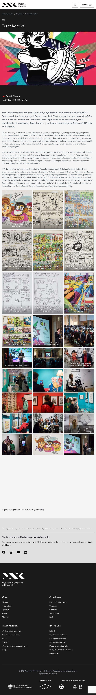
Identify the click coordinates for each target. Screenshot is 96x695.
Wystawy (53, 606)
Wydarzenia (54, 613)
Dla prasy (5, 617)
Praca (4, 638)
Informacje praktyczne (58, 602)
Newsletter (53, 653)
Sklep (4, 650)
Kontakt (5, 613)
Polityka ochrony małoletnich (60, 650)
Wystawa (20, 14)
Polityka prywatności (57, 642)
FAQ (51, 617)
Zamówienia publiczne (11, 635)
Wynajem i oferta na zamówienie (14, 646)
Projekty (5, 642)
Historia (5, 602)
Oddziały (53, 610)
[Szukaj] (75, 4)
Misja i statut (7, 606)
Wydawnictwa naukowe (11, 631)
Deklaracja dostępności (58, 646)
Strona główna (7, 14)
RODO (52, 631)
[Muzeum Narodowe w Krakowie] (14, 5)
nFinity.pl (53, 673)
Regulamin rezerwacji (57, 638)
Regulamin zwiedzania (58, 635)
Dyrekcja (5, 610)
